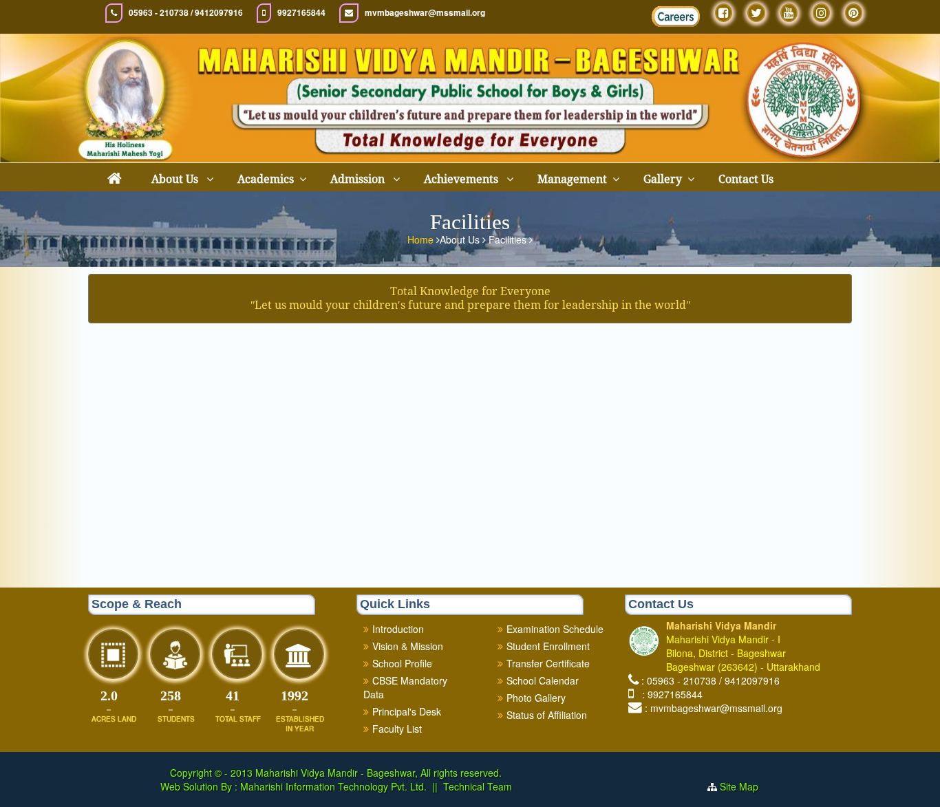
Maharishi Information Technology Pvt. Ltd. (332, 786)
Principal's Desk (406, 711)
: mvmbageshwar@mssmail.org (713, 708)
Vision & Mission (407, 646)
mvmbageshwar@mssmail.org (425, 13)
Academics (265, 179)
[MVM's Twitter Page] (756, 12)
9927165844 (301, 13)
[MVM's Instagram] (821, 12)
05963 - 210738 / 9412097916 (186, 13)
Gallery (662, 179)
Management (572, 179)
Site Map (744, 786)
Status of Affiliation (546, 715)
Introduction (398, 629)
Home (421, 239)
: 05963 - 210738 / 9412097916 (710, 680)
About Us (176, 179)
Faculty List (397, 728)
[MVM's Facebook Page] (723, 12)
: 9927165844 (670, 694)
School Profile (402, 663)
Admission (358, 179)
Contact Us (745, 179)
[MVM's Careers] (676, 16)
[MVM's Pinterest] (853, 12)
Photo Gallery (536, 697)
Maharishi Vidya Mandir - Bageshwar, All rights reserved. (378, 772)
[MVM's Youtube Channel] (789, 12)
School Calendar (542, 680)
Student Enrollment (548, 646)
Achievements (462, 179)
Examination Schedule (554, 629)
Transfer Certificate (548, 663)
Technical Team (477, 786)
